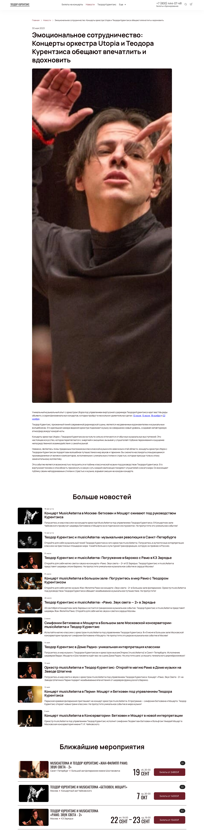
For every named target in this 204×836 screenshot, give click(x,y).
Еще (121, 4)
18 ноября (156, 415)
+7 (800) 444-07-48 (169, 3)
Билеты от (169, 772)
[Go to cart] (191, 4)
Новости (90, 4)
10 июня (137, 415)
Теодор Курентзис (19, 4)
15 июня (146, 415)
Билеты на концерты (72, 4)
